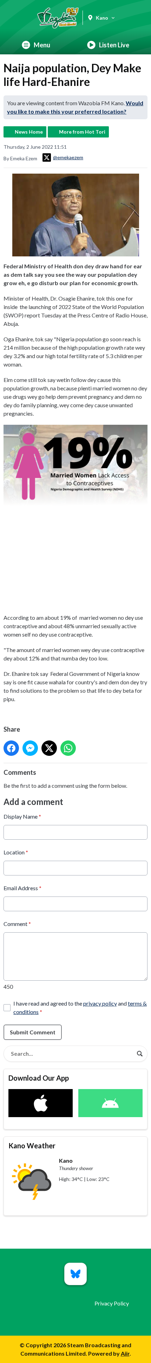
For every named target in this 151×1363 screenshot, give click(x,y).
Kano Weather (31, 1145)
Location (16, 852)
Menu (42, 45)
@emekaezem (68, 157)
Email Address (22, 888)
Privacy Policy (111, 1303)
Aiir (125, 1353)
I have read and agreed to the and (80, 1007)
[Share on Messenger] (30, 748)
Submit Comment (32, 1032)
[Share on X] (49, 748)
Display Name (22, 816)
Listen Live (114, 45)
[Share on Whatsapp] (68, 748)
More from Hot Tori (82, 132)
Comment (17, 923)
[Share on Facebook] (11, 748)
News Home (29, 132)
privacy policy (100, 1003)
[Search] (140, 1053)
